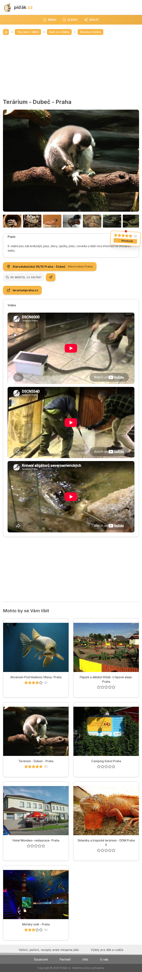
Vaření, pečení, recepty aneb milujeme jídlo (49, 950)
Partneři (65, 959)
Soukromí (41, 959)
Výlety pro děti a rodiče (107, 950)
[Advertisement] (71, 67)
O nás (104, 959)
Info (85, 959)
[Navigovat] (50, 277)
